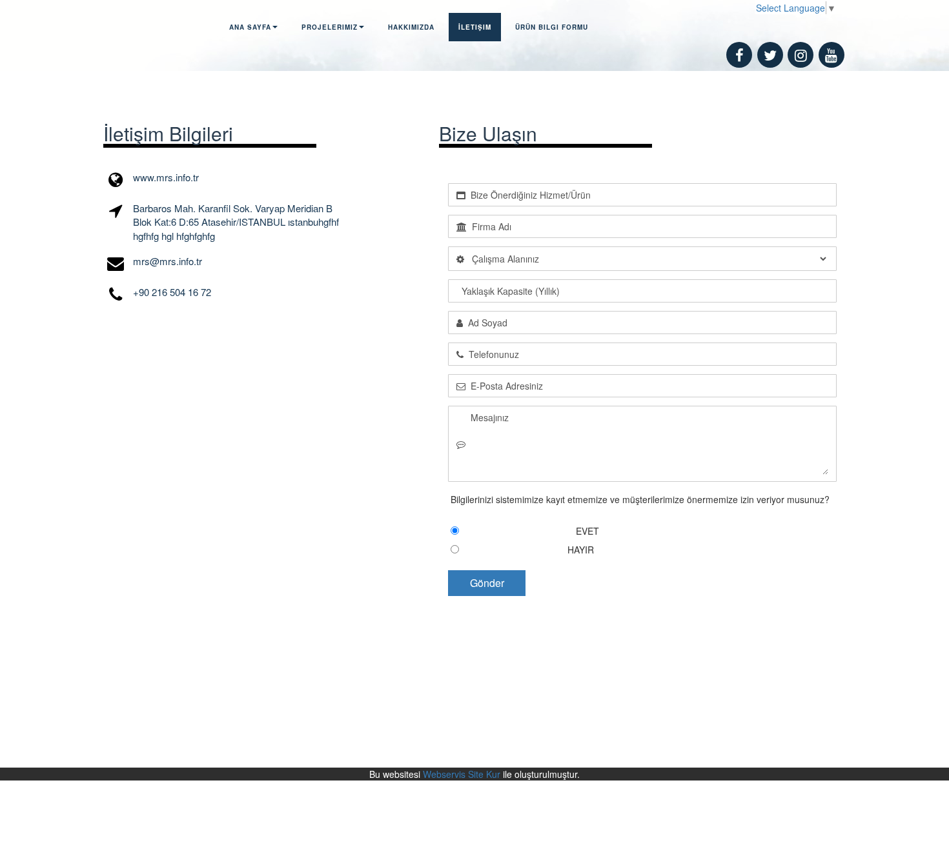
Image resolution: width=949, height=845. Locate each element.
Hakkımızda (411, 27)
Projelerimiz (329, 27)
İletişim (474, 27)
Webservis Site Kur (461, 774)
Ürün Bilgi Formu (551, 27)
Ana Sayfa (250, 27)
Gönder (487, 582)
